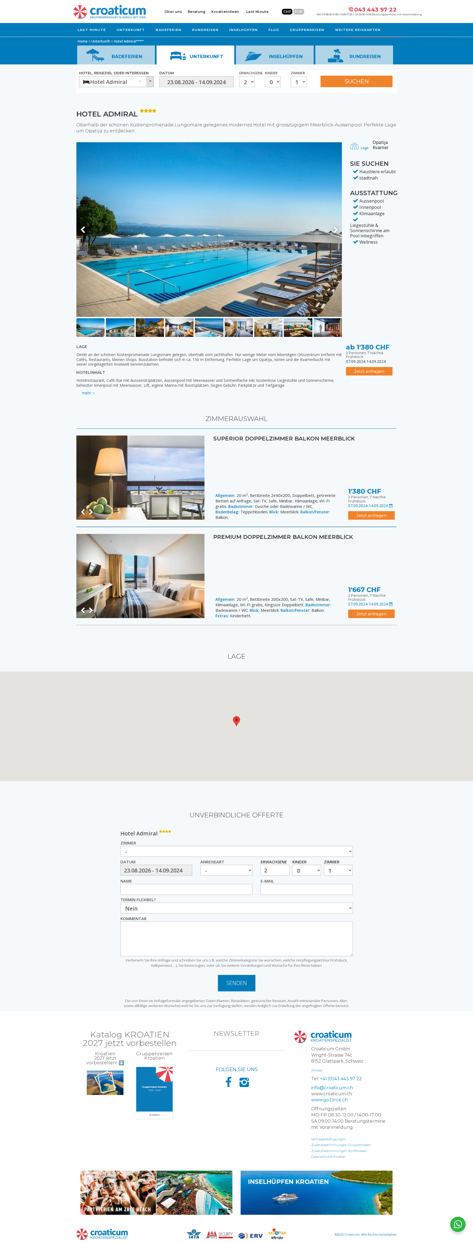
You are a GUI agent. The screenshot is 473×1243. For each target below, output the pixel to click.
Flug (274, 30)
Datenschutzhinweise (328, 1156)
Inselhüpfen (243, 30)
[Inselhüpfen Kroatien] (317, 1193)
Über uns (173, 12)
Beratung (197, 12)
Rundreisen (205, 30)
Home (83, 41)
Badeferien (168, 30)
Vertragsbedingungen (328, 1139)
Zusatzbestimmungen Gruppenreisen (341, 1145)
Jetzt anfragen (369, 371)
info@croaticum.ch (332, 1087)
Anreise (316, 1070)
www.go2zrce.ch (329, 1099)
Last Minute (257, 12)
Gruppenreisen (307, 30)
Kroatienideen (225, 12)
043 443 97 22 (375, 9)
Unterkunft (131, 30)
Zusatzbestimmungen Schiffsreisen (339, 1151)
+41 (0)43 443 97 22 (341, 1078)
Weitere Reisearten (358, 30)
